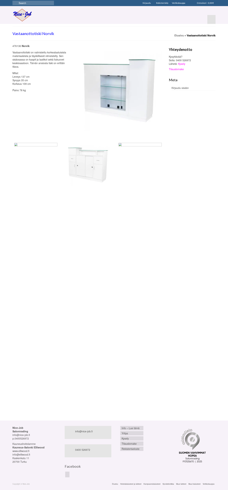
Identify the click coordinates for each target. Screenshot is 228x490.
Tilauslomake (176, 69)
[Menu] (211, 19)
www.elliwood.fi (20, 451)
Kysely (181, 64)
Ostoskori (205, 3)
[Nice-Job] (22, 15)
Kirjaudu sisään (180, 88)
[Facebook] (67, 474)
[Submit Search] (15, 3)
